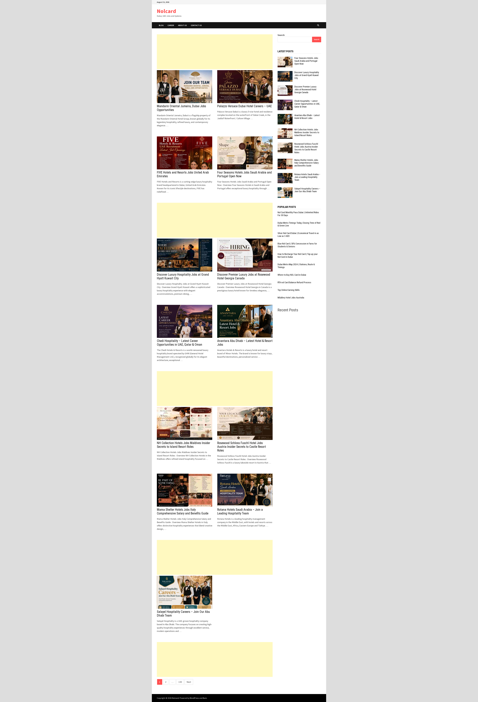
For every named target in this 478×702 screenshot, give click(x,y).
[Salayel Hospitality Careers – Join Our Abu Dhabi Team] (285, 189)
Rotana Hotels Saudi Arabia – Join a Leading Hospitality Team (240, 511)
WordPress (194, 698)
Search (281, 35)
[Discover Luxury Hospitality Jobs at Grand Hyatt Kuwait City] (285, 72)
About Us (182, 25)
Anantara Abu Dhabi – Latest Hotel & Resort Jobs (307, 116)
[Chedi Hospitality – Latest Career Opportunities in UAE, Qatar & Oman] (285, 101)
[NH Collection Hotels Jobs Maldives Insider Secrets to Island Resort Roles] (285, 129)
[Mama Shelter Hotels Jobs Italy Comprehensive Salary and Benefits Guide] (285, 160)
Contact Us (196, 25)
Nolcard (166, 11)
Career (171, 25)
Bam (205, 698)
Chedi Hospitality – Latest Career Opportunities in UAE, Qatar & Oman (179, 342)
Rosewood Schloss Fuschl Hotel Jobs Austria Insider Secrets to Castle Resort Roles (241, 446)
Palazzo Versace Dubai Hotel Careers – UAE (244, 106)
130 (180, 681)
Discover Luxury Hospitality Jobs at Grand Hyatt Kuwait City (306, 75)
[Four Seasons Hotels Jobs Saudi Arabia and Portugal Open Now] (285, 58)
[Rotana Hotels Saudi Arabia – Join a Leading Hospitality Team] (285, 174)
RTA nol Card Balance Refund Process (294, 282)
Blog (161, 25)
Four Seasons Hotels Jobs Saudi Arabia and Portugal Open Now (306, 61)
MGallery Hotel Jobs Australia (291, 297)
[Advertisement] (215, 51)
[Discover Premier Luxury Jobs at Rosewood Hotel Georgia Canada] (285, 87)
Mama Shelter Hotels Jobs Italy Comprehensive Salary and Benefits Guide (182, 511)
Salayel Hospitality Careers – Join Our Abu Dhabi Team (307, 190)
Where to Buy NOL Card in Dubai (292, 275)
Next (189, 681)
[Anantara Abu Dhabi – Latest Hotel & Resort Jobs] (285, 115)
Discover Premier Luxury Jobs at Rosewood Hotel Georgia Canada (243, 276)
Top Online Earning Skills (289, 290)
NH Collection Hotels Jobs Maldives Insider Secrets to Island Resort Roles (183, 445)
